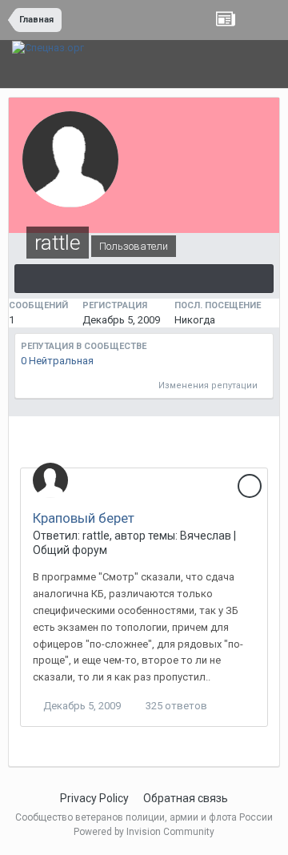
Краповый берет (83, 518)
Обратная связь (185, 798)
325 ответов (175, 706)
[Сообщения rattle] (144, 278)
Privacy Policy (94, 798)
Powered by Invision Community (144, 831)
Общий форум (70, 550)
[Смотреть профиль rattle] (50, 480)
